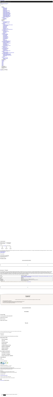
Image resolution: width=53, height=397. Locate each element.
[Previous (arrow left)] (0, 370)
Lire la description (2, 251)
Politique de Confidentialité (6, 346)
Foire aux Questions (5, 339)
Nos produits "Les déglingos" (6, 354)
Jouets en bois (24, 276)
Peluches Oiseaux (5, 11)
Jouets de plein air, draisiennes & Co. (6, 41)
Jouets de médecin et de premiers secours (7, 29)
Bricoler (4, 56)
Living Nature (4, 18)
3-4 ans (2, 62)
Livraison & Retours (5, 342)
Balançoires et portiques (6, 42)
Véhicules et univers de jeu (5, 48)
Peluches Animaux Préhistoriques (7, 15)
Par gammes (3, 17)
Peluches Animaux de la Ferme (6, 14)
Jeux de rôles (3, 23)
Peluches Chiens (5, 9)
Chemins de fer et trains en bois (6, 50)
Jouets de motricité (5, 37)
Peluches (3, 6)
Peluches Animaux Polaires (6, 12)
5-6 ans (2, 63)
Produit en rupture (2, 252)
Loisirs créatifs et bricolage (5, 53)
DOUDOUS (3, 19)
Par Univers (3, 7)
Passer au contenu (2, 0)
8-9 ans (2, 65)
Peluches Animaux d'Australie (6, 16)
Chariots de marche (5, 30)
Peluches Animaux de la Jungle (6, 13)
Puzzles (4, 39)
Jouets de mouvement (5, 38)
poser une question (29, 281)
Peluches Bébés (5, 8)
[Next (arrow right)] (1, 370)
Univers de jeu (4, 49)
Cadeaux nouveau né (4, 67)
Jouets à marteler (5, 35)
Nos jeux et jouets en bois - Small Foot (7, 355)
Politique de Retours (5, 349)
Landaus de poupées (5, 57)
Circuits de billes (5, 40)
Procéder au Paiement (6, 380)
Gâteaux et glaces (5, 26)
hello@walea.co (2, 333)
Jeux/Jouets (3, 20)
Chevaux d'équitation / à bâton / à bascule (8, 24)
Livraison (5, 245)
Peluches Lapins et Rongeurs (6, 10)
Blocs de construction (5, 34)
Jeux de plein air (5, 43)
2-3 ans (2, 61)
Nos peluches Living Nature (6, 352)
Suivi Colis (3, 340)
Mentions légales (4, 343)
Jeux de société (5, 22)
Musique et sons (3, 46)
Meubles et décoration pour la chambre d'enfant (8, 52)
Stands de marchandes (5, 28)
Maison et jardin (5, 27)
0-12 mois (3, 60)
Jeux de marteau (5, 55)
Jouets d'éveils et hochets (6, 31)
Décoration (3, 51)
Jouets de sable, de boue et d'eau (7, 45)
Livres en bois (4, 32)
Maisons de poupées (5, 58)
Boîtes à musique (5, 47)
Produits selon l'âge (4, 59)
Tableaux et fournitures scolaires (6, 54)
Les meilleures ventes (4, 66)
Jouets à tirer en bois (5, 36)
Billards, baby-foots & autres (6, 21)
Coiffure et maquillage (5, 25)
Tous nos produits (29, 276)
